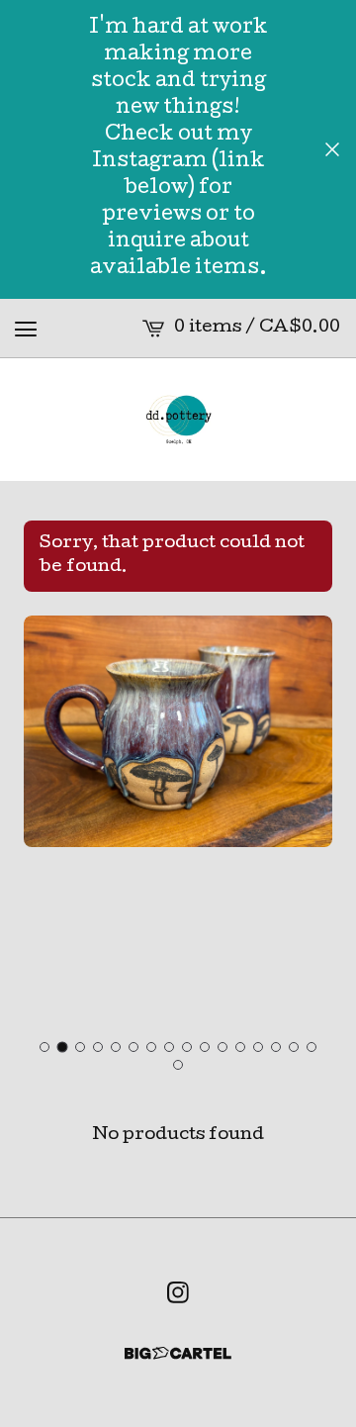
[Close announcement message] (332, 149)
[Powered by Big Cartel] (178, 1353)
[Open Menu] (25, 328)
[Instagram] (178, 1292)
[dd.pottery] (178, 419)
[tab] (44, 1047)
